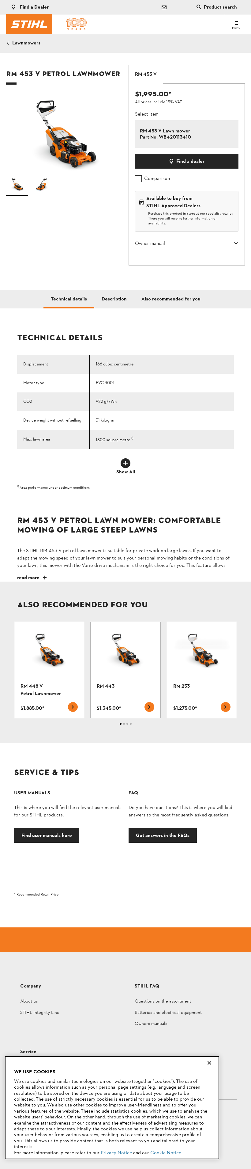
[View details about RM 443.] (125, 670)
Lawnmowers (26, 43)
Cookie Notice (165, 1153)
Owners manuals (151, 1024)
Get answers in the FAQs (162, 835)
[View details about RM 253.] (202, 670)
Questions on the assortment (163, 1001)
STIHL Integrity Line (39, 1013)
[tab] (146, 74)
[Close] (209, 1063)
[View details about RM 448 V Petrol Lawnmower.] (49, 670)
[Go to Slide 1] (17, 185)
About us (29, 1001)
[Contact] (164, 7)
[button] (64, 132)
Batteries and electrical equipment (168, 1013)
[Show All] (125, 463)
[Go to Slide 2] (42, 185)
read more (28, 577)
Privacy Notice (116, 1153)
